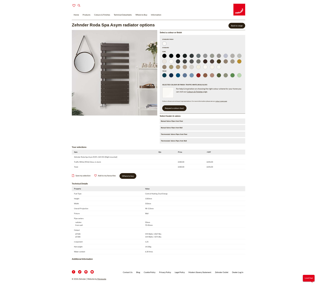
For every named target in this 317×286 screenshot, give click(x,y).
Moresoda (101, 279)
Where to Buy (141, 15)
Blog (138, 272)
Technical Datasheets (123, 15)
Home (76, 15)
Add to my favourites (107, 175)
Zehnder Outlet (221, 272)
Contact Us (127, 272)
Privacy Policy (165, 272)
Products (86, 15)
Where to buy (128, 176)
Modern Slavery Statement (199, 272)
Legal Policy (180, 272)
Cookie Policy (149, 272)
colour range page (221, 101)
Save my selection (83, 175)
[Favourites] (73, 5)
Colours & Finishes (102, 15)
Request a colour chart (174, 108)
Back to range (237, 25)
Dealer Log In (237, 272)
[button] (309, 278)
